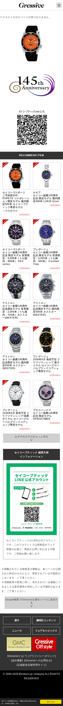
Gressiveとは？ (17, 656)
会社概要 (17, 660)
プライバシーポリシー (28, 703)
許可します (51, 701)
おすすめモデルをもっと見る (31, 436)
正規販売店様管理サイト (31, 665)
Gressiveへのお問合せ (38, 660)
